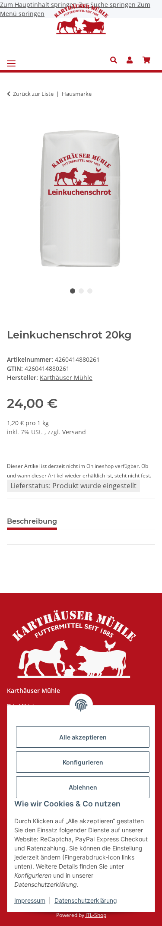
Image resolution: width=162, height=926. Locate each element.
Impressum (29, 900)
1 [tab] (72, 291)
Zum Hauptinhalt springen (39, 4)
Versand (74, 432)
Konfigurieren (83, 762)
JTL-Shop (96, 915)
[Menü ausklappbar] (11, 60)
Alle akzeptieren (83, 737)
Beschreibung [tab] (32, 521)
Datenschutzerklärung (85, 900)
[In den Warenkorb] (14, 121)
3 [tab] (89, 291)
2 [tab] (81, 291)
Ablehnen (83, 787)
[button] (116, 60)
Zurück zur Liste (33, 94)
